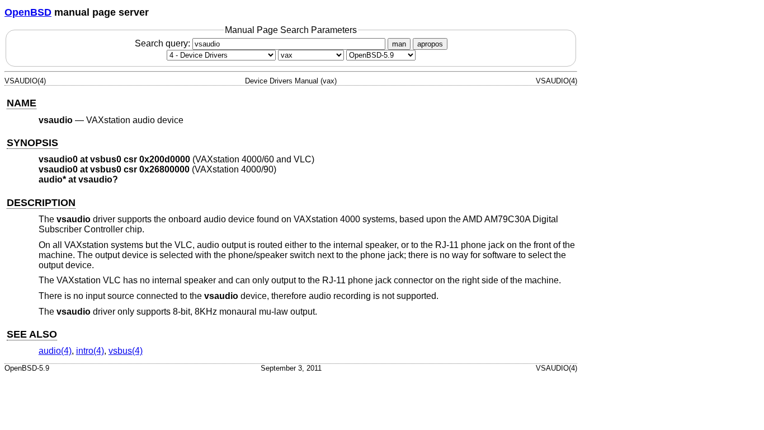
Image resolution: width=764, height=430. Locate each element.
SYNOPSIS (32, 142)
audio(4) (55, 351)
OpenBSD (27, 12)
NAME (21, 103)
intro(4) (90, 351)
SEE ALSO (32, 334)
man (399, 44)
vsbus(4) (126, 351)
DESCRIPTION (41, 202)
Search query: (163, 43)
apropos (430, 44)
